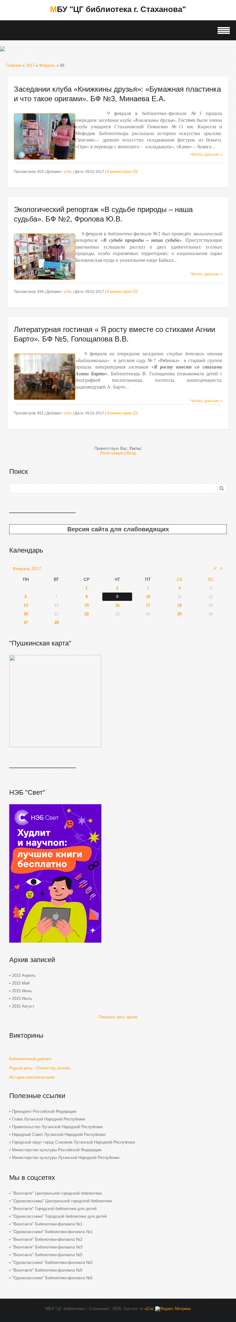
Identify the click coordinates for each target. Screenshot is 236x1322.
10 (148, 596)
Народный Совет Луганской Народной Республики (58, 1134)
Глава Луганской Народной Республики (48, 1119)
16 (117, 605)
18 (179, 605)
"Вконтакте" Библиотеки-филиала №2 (47, 1239)
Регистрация (111, 453)
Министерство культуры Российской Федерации (56, 1150)
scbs (67, 171)
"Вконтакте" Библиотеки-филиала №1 (47, 1224)
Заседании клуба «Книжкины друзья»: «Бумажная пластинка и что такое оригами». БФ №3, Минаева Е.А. (117, 94)
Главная (13, 65)
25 (179, 614)
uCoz (149, 1308)
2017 (30, 65)
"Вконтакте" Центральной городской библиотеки (57, 1193)
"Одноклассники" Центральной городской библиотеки (62, 1201)
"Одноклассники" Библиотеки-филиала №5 (52, 1262)
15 (87, 605)
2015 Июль (22, 998)
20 (26, 614)
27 (26, 622)
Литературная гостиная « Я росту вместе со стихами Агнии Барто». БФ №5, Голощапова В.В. (114, 334)
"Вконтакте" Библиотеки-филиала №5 (47, 1254)
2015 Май (21, 983)
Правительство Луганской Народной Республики (57, 1126)
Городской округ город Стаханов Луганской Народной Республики (73, 1142)
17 (148, 605)
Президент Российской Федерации (44, 1111)
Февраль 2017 (27, 568)
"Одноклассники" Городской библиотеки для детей (59, 1216)
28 (56, 622)
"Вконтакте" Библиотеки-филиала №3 (47, 1247)
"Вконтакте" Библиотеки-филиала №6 (47, 1270)
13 (26, 605)
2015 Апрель (24, 975)
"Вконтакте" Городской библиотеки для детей (54, 1208)
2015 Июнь (22, 991)
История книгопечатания (32, 1077)
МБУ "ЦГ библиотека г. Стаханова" (118, 9)
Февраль (47, 65)
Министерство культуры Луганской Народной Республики (65, 1157)
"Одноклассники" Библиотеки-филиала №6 (52, 1278)
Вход (131, 453)
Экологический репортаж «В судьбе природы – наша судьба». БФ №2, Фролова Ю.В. (103, 214)
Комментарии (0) (122, 171)
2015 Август (23, 1006)
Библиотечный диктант (30, 1058)
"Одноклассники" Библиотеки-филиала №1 (52, 1231)
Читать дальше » (206, 154)
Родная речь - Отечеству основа (39, 1068)
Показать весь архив (118, 1017)
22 (87, 614)
